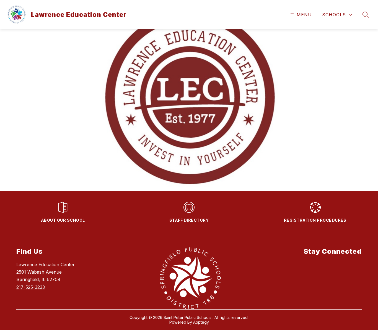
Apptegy (201, 322)
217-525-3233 (30, 287)
